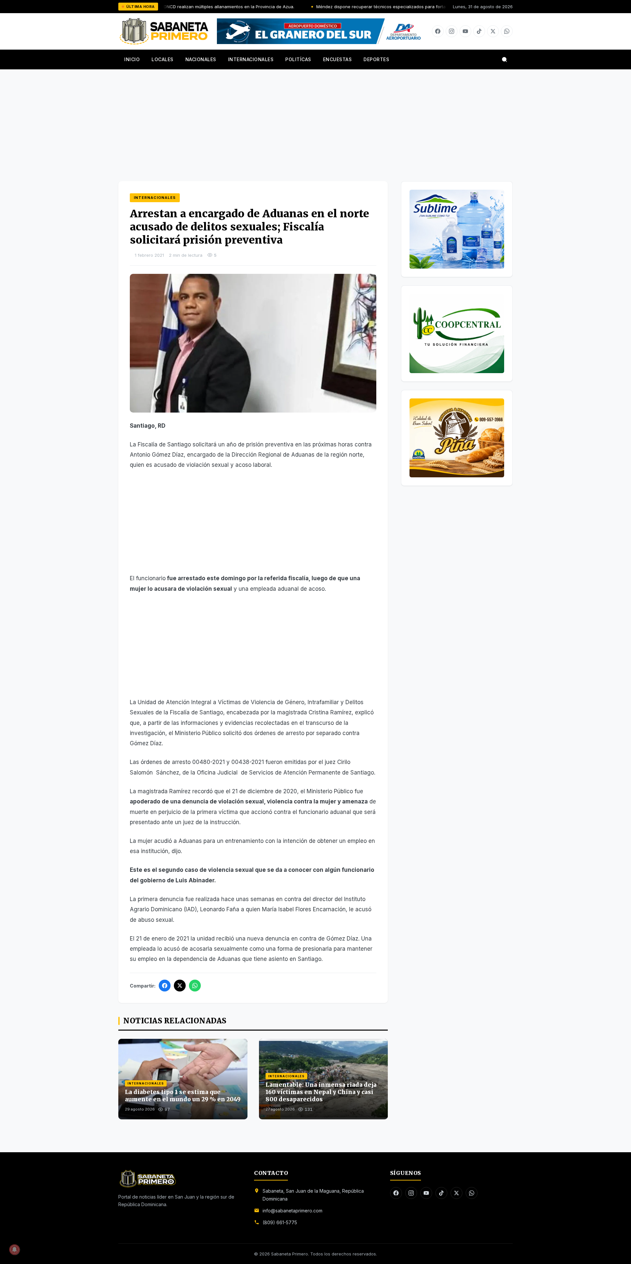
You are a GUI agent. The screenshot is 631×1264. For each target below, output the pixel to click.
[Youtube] (465, 31)
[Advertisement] (315, 119)
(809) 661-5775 (280, 1222)
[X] (493, 31)
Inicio (132, 59)
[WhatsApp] (195, 985)
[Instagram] (451, 31)
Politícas (298, 59)
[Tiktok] (479, 31)
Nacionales (200, 59)
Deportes (376, 59)
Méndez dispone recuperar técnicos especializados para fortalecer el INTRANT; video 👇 (361, 6)
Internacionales (251, 59)
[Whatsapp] (507, 31)
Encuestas (337, 59)
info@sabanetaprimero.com (292, 1210)
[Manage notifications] (14, 1249)
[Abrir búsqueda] (504, 59)
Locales (163, 59)
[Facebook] (438, 31)
